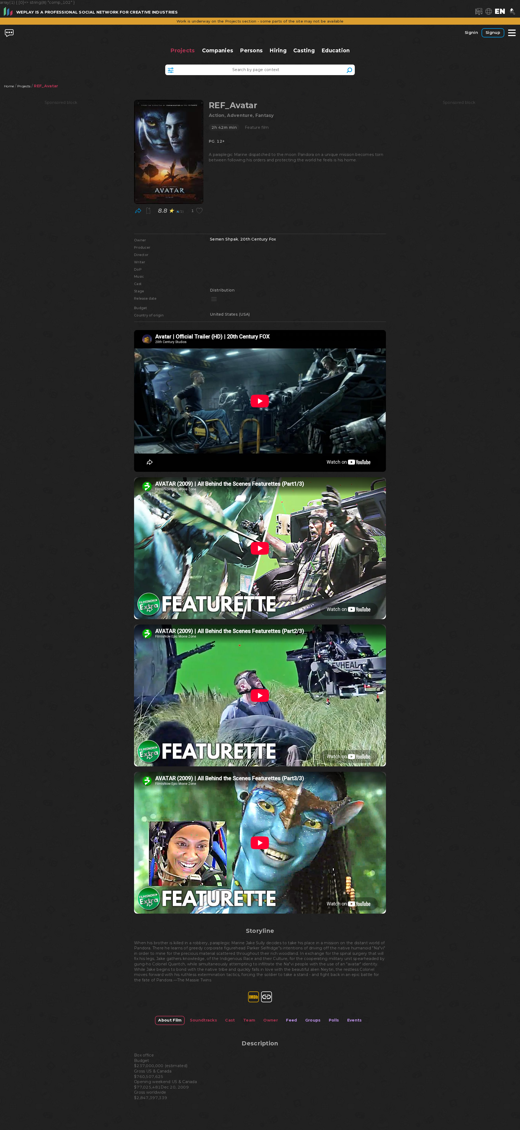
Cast (230, 1020)
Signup (493, 32)
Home (9, 86)
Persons (251, 50)
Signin (471, 32)
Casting (304, 50)
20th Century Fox (258, 239)
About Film (169, 1020)
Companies (217, 50)
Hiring (278, 50)
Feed (291, 1020)
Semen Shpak (224, 239)
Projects (183, 50)
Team (249, 1020)
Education (335, 50)
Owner (270, 1020)
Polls (334, 1020)
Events (354, 1020)
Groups (313, 1020)
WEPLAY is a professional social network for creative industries (97, 12)
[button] (499, 11)
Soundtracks (203, 1020)
